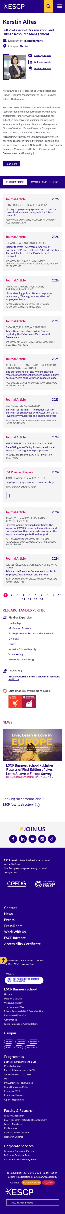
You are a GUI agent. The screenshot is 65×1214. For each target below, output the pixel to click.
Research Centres (13, 1136)
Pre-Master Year (12, 1065)
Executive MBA (12, 1091)
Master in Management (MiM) (19, 1070)
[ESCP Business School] (12, 6)
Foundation (31, 1182)
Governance (10, 1019)
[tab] (32, 163)
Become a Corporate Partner (19, 1151)
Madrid (33, 1041)
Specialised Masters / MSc (17, 1074)
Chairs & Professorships (16, 1132)
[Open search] (48, 6)
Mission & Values (13, 998)
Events (9, 920)
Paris (8, 1047)
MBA (6, 1078)
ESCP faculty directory (18, 804)
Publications (10, 1128)
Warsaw (31, 1047)
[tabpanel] (32, 756)
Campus (10, 1033)
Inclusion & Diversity (15, 1015)
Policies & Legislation (18, 1176)
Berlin (9, 1041)
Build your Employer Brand (17, 1155)
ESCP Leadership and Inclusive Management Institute (34, 678)
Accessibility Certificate (22, 944)
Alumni (48, 1182)
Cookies (14, 1182)
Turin (19, 1047)
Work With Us (15, 932)
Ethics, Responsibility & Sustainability (23, 1011)
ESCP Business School (20, 989)
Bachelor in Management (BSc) (20, 1061)
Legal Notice (50, 1172)
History (8, 994)
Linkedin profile (42, 61)
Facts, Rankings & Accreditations (21, 1023)
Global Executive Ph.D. (16, 1086)
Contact (10, 908)
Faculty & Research (19, 1110)
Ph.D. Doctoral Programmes (18, 1082)
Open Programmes (14, 1099)
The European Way (14, 1006)
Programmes (14, 1057)
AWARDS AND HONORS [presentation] (44, 181)
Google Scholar (42, 68)
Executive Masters (14, 1095)
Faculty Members (13, 1124)
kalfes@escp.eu (42, 55)
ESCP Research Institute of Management (25, 1119)
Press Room (13, 926)
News (8, 914)
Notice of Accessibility (44, 1176)
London (21, 1041)
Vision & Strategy (13, 1002)
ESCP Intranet (15, 938)
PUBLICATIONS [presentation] (15, 181)
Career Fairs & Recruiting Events (21, 1159)
